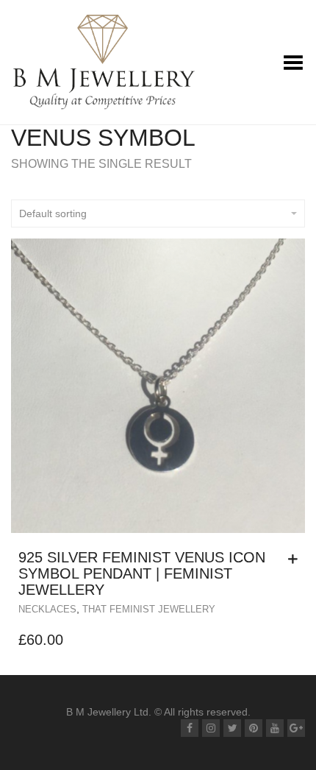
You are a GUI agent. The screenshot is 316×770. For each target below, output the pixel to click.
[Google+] (296, 728)
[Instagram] (211, 728)
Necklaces (47, 609)
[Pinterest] (253, 728)
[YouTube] (275, 728)
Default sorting (53, 213)
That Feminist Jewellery (148, 609)
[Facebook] (189, 728)
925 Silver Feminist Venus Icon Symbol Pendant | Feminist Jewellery (141, 573)
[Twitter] (232, 728)
